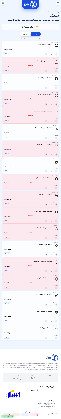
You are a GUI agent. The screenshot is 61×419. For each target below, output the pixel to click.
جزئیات (6, 53)
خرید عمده (35, 34)
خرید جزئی (25, 34)
